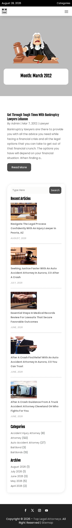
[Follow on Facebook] (25, 510)
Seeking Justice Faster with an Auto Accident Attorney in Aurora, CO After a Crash (35, 273)
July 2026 (16, 471)
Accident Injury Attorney (25, 433)
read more (19, 167)
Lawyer (44, 123)
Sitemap (47, 523)
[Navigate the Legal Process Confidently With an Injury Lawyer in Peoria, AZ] (24, 212)
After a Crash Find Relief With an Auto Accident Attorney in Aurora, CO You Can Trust (35, 362)
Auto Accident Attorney (25, 442)
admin (15, 123)
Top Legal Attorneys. (47, 519)
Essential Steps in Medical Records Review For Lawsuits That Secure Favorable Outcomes (33, 317)
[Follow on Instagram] (39, 510)
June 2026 (17, 476)
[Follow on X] (32, 510)
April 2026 (16, 486)
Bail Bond (16, 447)
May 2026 (16, 481)
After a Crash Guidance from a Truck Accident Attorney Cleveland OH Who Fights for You (35, 406)
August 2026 (18, 467)
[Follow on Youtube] (46, 510)
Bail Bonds (17, 452)
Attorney (16, 438)
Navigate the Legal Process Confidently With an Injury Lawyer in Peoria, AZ (33, 228)
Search (55, 190)
